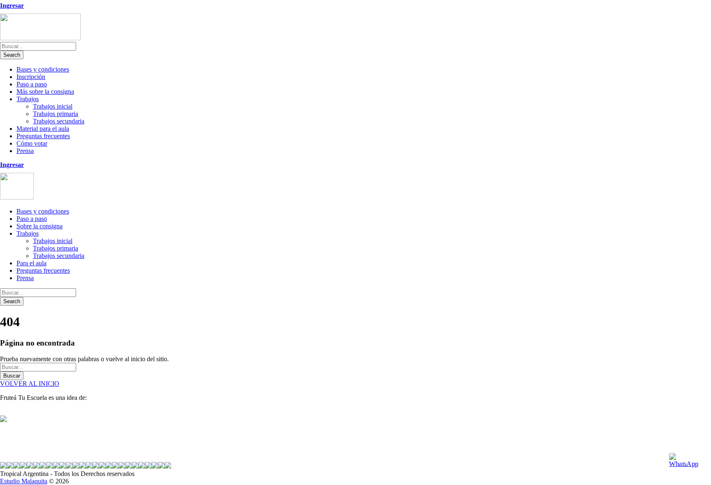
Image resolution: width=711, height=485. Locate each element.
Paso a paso (31, 84)
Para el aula (31, 263)
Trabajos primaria (55, 113)
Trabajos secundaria (58, 121)
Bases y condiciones (42, 69)
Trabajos (27, 98)
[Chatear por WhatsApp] (686, 460)
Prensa (25, 150)
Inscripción (30, 76)
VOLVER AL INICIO (29, 383)
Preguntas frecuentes (43, 135)
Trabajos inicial (52, 106)
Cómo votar (31, 143)
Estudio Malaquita (23, 481)
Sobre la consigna (39, 226)
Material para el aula (42, 128)
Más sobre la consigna (45, 91)
